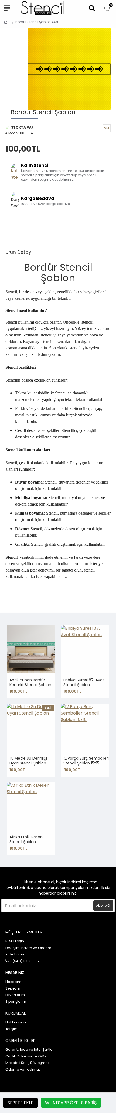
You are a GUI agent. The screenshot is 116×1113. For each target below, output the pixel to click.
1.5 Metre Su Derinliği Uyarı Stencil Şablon (28, 761)
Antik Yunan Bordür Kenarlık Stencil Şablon (30, 682)
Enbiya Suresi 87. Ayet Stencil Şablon (83, 682)
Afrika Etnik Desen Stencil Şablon (26, 839)
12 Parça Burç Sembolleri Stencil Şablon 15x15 (86, 761)
